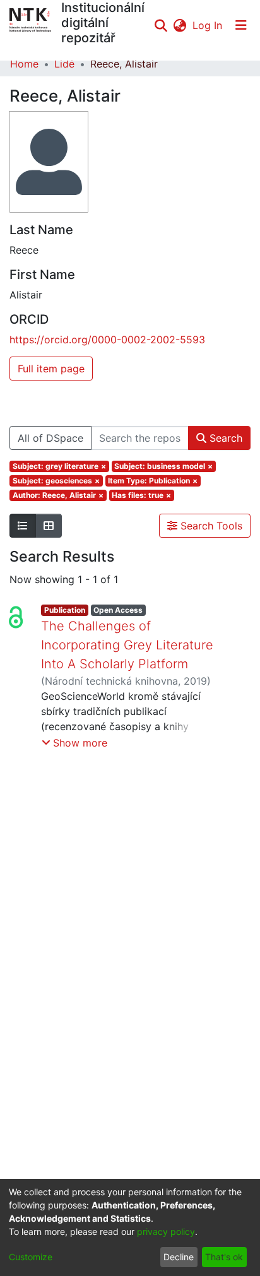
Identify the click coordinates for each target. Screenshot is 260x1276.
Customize (30, 1256)
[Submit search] (160, 25)
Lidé (64, 63)
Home (24, 63)
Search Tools (209, 525)
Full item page (51, 368)
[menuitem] (179, 25)
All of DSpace (50, 438)
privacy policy (166, 1231)
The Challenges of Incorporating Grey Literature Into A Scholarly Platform (127, 644)
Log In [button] (207, 25)
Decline (178, 1256)
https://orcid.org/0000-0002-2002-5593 (107, 339)
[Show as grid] (48, 526)
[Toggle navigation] (241, 25)
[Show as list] (22, 526)
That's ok (224, 1256)
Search (224, 438)
